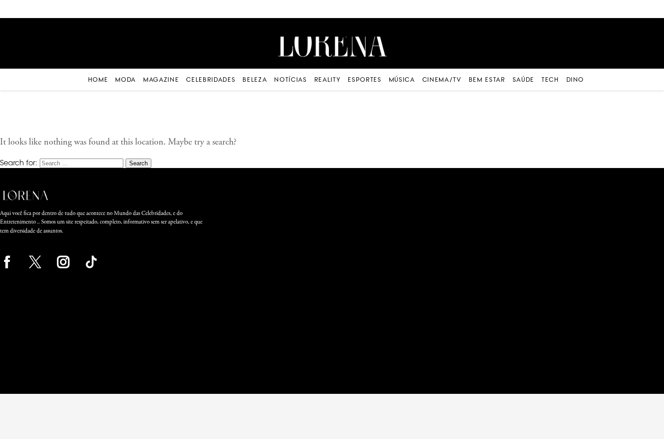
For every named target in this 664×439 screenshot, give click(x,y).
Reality (327, 79)
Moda (125, 79)
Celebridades (210, 79)
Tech (550, 79)
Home (98, 79)
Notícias (290, 79)
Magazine (161, 79)
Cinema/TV (442, 79)
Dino (575, 79)
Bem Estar (487, 79)
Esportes (364, 79)
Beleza (255, 79)
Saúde (523, 79)
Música (402, 79)
